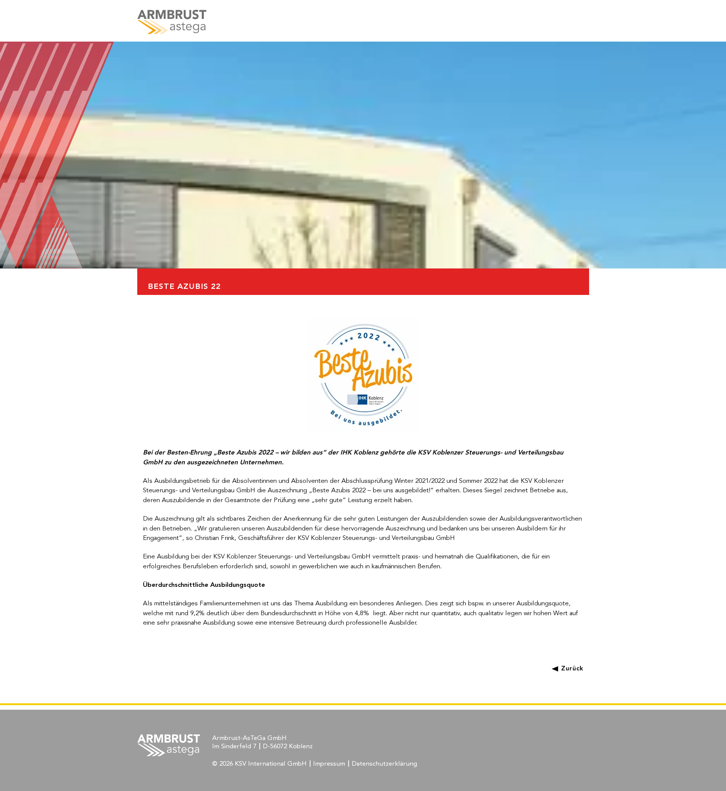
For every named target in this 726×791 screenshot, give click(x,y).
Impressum (329, 764)
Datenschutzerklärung (384, 764)
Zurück (572, 668)
